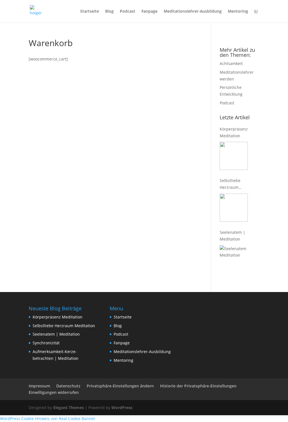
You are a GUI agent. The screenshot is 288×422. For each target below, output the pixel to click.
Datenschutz (68, 386)
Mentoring (238, 11)
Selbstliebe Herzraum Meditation (230, 184)
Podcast (127, 11)
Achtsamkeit (231, 63)
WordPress (121, 407)
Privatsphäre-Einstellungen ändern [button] (120, 386)
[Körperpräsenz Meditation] (234, 156)
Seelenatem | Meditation (232, 236)
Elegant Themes (68, 407)
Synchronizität (46, 342)
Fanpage (149, 11)
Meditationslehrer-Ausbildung (193, 11)
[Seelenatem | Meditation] (234, 259)
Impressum (39, 386)
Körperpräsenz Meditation (234, 132)
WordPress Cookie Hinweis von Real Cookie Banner (47, 418)
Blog (109, 11)
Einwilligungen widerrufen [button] (54, 392)
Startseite (89, 11)
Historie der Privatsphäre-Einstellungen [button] (198, 386)
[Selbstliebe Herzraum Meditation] (234, 208)
